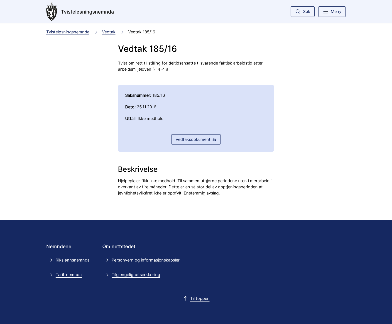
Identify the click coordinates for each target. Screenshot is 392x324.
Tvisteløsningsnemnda (67, 31)
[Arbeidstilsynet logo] (80, 11)
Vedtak (108, 31)
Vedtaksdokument (193, 139)
